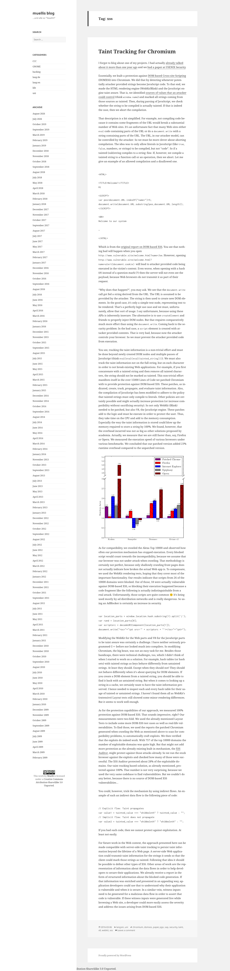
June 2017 (38, 241)
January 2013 (39, 512)
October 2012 (39, 528)
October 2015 (39, 342)
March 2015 (39, 379)
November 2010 (41, 651)
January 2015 (39, 390)
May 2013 (37, 491)
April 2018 (38, 188)
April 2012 (38, 560)
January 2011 (39, 640)
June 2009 (38, 741)
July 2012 (37, 544)
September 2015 (41, 347)
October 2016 (39, 278)
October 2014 (39, 406)
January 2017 (39, 262)
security (173, 927)
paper (156, 927)
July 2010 (37, 672)
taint (180, 927)
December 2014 (41, 395)
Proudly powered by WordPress (114, 955)
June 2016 (38, 299)
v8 (99, 930)
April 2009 (38, 746)
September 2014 (41, 411)
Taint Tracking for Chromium (137, 51)
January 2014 (39, 454)
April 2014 (38, 438)
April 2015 (38, 374)
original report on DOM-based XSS (141, 247)
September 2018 (41, 166)
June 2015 (38, 363)
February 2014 (40, 448)
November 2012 (41, 523)
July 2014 (37, 422)
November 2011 (41, 587)
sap (166, 927)
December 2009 (41, 709)
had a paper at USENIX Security (166, 67)
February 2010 (40, 699)
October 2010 (39, 656)
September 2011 (41, 597)
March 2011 (39, 629)
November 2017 (41, 214)
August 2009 (39, 731)
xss (111, 930)
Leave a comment (126, 930)
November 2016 (41, 273)
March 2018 (39, 193)
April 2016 (38, 310)
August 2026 (39, 113)
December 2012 (41, 518)
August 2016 (39, 289)
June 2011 (38, 613)
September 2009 (41, 725)
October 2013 (39, 464)
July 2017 (37, 236)
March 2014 (39, 443)
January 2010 (39, 704)
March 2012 (39, 566)
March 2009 (39, 752)
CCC (35, 61)
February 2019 (40, 140)
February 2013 (40, 507)
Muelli (50, 775)
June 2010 (38, 677)
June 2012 (38, 550)
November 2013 (41, 459)
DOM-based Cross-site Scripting (167, 75)
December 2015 (41, 331)
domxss (148, 927)
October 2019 (39, 124)
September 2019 (41, 129)
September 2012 (41, 534)
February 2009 (40, 757)
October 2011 (39, 592)
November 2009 (41, 715)
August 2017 (39, 230)
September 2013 (41, 470)
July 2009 (37, 736)
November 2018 (41, 156)
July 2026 (37, 118)
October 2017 (39, 220)
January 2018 (39, 204)
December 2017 (41, 209)
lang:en (36, 82)
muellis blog (43, 13)
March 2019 (39, 134)
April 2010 (38, 688)
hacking (37, 71)
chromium (138, 927)
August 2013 (39, 475)
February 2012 (40, 571)
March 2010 (39, 693)
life (34, 87)
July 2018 (37, 177)
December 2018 (41, 150)
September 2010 (41, 661)
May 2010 (37, 683)
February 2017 (40, 257)
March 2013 (39, 502)
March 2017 (39, 252)
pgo (162, 927)
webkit (105, 930)
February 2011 (40, 635)
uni (34, 93)
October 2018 (39, 161)
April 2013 (38, 496)
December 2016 (41, 267)
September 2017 (41, 225)
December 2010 (41, 645)
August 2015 (39, 353)
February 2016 (40, 321)
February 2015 (40, 385)
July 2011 (37, 608)
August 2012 (39, 539)
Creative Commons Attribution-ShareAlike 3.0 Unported (49, 782)
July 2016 (37, 294)
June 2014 (38, 427)
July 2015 (37, 358)
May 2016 (37, 305)
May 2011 (37, 619)
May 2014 (37, 432)
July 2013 (37, 480)
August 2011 (39, 603)
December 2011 (41, 581)
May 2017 (37, 246)
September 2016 (41, 283)
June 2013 (38, 486)
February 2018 (40, 198)
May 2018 (37, 182)
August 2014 (39, 417)
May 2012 (37, 555)
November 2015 (41, 337)
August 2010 (39, 667)
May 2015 (37, 369)
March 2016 (39, 315)
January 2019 (39, 145)
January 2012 (39, 576)
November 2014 (41, 401)
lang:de (36, 77)
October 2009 (39, 720)
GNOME (37, 66)
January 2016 (39, 326)
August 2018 (39, 172)
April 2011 (38, 624)
